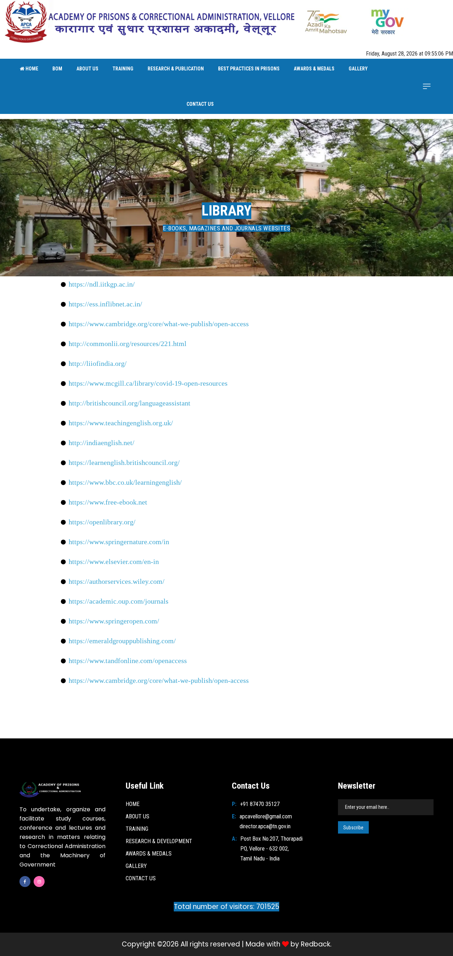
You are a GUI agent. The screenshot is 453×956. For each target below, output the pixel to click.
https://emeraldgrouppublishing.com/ (122, 640)
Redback (315, 944)
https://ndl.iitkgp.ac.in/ (102, 284)
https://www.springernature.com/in (119, 541)
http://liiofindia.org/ (98, 363)
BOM (57, 68)
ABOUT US (87, 68)
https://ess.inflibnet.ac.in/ (105, 303)
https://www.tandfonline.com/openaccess (128, 660)
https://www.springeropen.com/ (114, 620)
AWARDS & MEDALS (314, 68)
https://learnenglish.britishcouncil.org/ (124, 462)
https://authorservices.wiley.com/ (117, 581)
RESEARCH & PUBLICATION (176, 68)
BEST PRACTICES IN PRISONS (249, 68)
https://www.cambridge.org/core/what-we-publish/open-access (159, 323)
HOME (31, 68)
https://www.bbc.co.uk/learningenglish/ (125, 482)
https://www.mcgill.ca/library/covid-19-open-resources (148, 383)
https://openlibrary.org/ (102, 521)
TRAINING (123, 68)
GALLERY (358, 68)
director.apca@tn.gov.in (265, 826)
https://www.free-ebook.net (108, 502)
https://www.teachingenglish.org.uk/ (121, 422)
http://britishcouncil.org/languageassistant (129, 403)
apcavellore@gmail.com (266, 816)
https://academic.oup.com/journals (118, 601)
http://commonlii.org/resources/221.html (128, 343)
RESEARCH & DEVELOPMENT (159, 841)
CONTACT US (200, 104)
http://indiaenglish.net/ (101, 442)
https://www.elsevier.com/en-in (114, 561)
